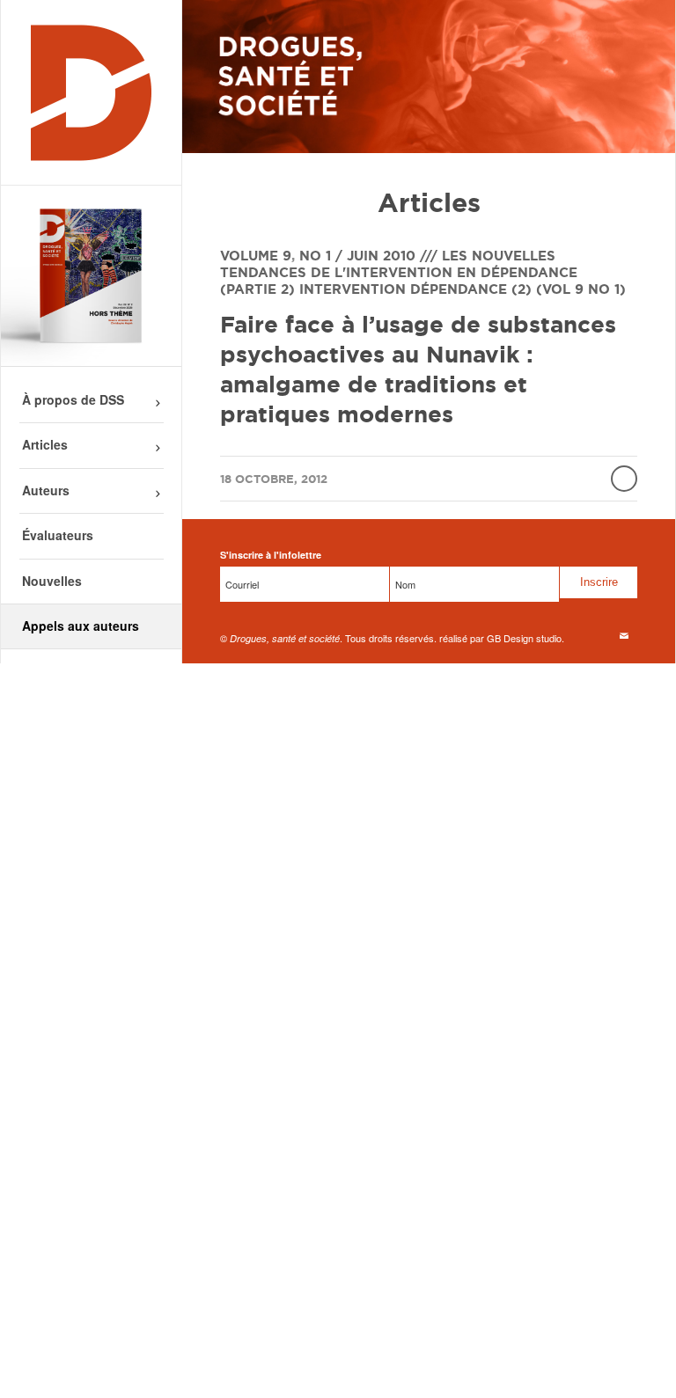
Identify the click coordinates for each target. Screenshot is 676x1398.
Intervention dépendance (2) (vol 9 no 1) (462, 289)
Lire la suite (624, 478)
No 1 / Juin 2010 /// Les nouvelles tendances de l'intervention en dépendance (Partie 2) (398, 272)
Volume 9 (255, 255)
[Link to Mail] (624, 635)
